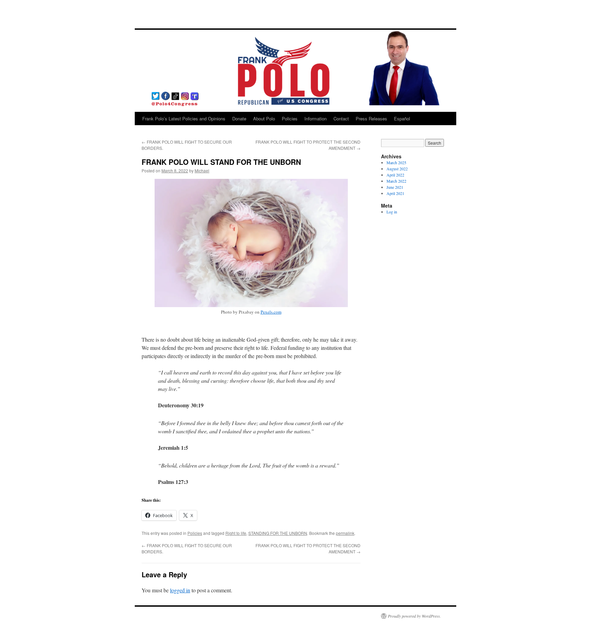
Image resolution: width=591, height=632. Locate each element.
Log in (391, 211)
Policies (290, 118)
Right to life (235, 533)
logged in (180, 590)
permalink (345, 533)
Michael (202, 170)
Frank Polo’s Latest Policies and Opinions (183, 118)
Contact (341, 118)
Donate (239, 118)
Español (402, 118)
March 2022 (396, 181)
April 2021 (395, 193)
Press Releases (371, 118)
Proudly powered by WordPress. (414, 616)
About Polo (264, 118)
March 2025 (396, 162)
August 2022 (397, 168)
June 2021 (394, 187)
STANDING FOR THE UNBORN (277, 533)
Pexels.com (271, 312)
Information (315, 118)
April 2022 (395, 174)
